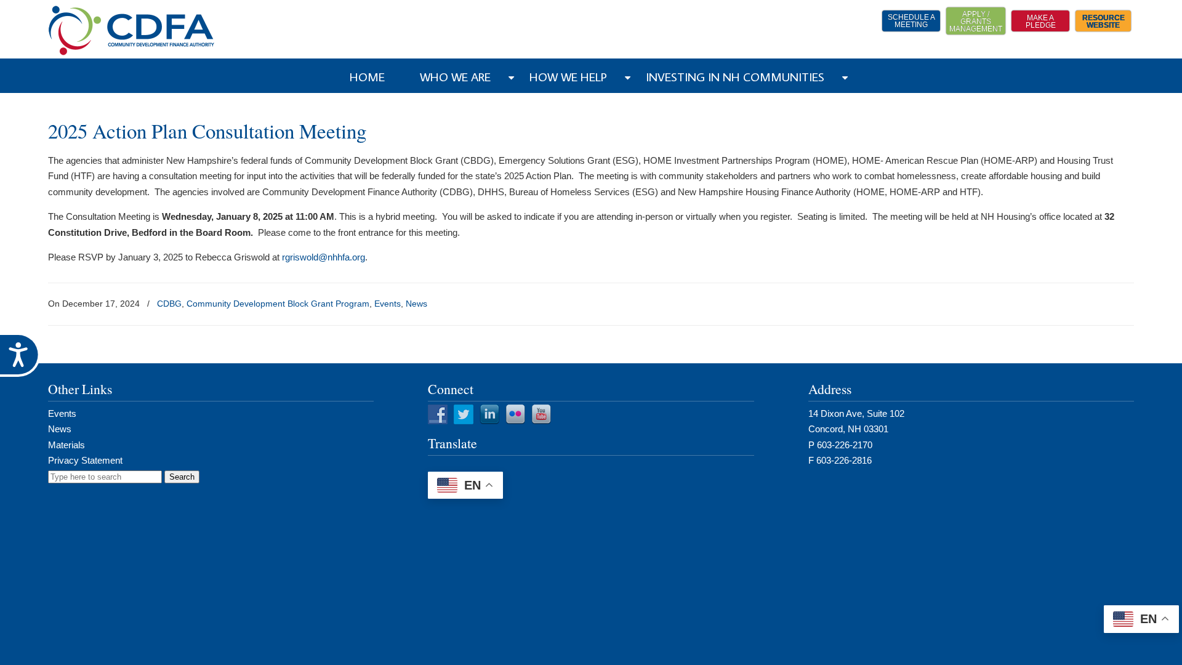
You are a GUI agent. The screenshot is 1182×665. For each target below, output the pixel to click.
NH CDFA (131, 30)
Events (387, 303)
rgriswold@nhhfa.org (323, 257)
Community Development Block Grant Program (278, 303)
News (416, 303)
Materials (66, 445)
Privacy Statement (85, 460)
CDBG (169, 303)
